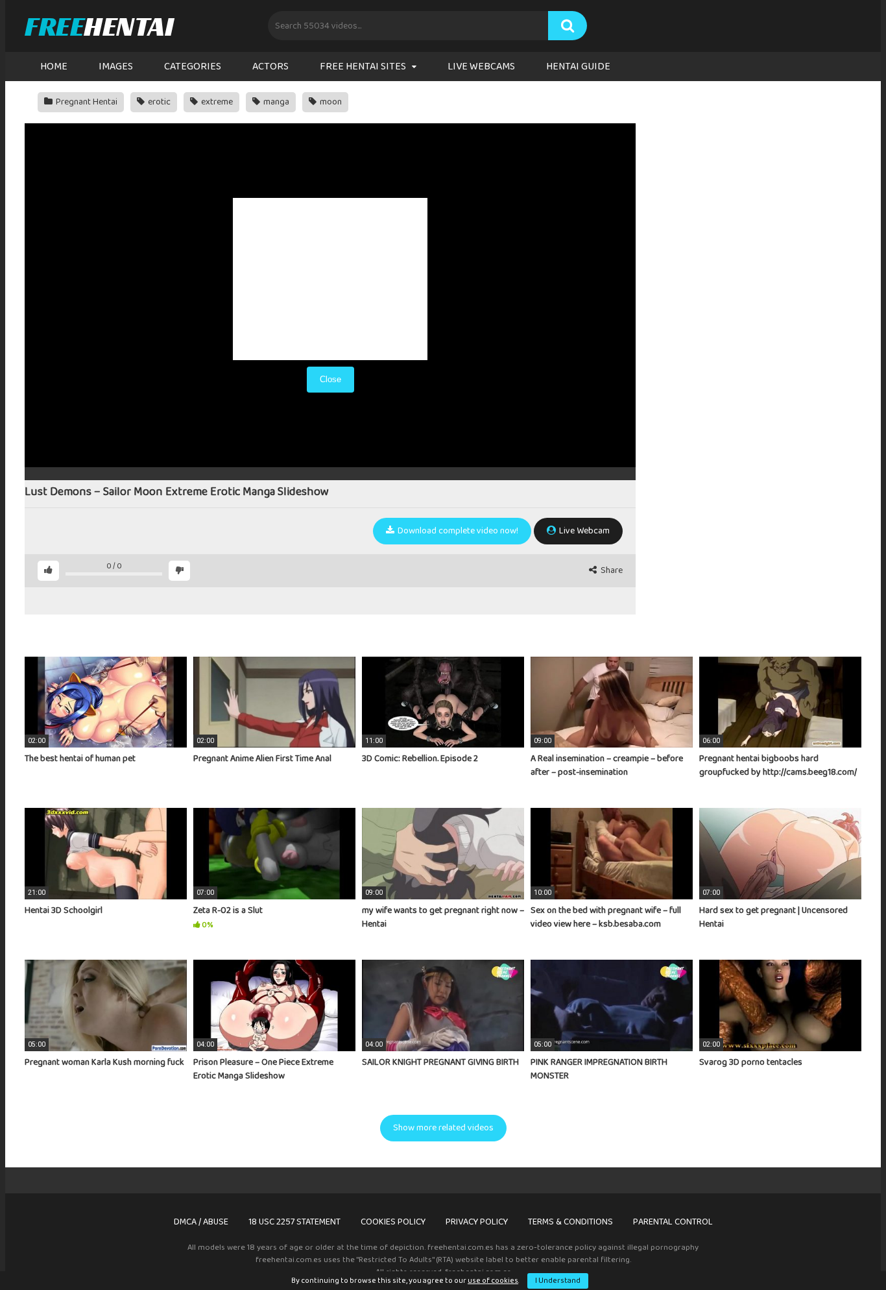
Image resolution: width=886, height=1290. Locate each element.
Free (99, 25)
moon (330, 102)
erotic (158, 102)
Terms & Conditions (570, 1222)
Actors (270, 66)
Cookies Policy (393, 1222)
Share (611, 571)
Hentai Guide (578, 66)
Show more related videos (443, 1128)
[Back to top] (842, 1250)
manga (275, 102)
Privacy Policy (477, 1222)
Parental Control (673, 1222)
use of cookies (493, 1280)
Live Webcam (583, 531)
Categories (192, 66)
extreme (216, 102)
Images (116, 66)
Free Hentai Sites (363, 66)
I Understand (558, 1280)
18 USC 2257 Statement (294, 1222)
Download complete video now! (457, 531)
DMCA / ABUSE (201, 1222)
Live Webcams (481, 66)
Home (53, 66)
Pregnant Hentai (85, 102)
